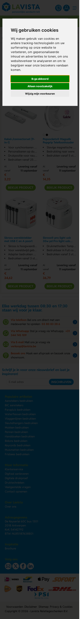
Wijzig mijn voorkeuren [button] (40, 93)
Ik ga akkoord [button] (40, 78)
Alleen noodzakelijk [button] (40, 86)
